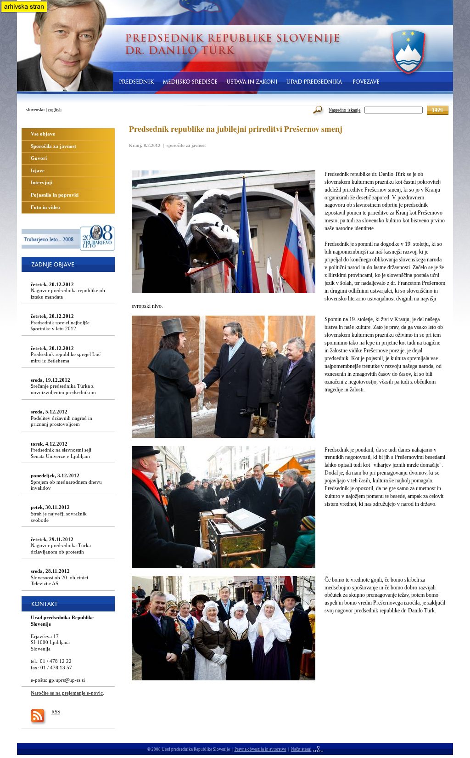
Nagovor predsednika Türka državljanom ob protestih (61, 545)
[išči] (437, 110)
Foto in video (45, 207)
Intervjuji (41, 182)
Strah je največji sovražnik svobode (59, 513)
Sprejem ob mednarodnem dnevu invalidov (66, 482)
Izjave (38, 170)
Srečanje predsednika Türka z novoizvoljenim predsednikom (63, 386)
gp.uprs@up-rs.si (67, 680)
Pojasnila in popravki (54, 195)
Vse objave (43, 133)
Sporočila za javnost (53, 146)
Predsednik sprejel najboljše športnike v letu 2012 (60, 322)
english (55, 109)
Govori (39, 158)
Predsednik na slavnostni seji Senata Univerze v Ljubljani (61, 450)
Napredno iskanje (344, 110)
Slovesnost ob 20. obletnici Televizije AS (59, 577)
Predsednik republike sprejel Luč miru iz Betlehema (66, 354)
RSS (55, 711)
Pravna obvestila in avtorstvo (260, 749)
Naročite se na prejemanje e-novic (67, 693)
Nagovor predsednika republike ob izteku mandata (68, 291)
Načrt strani (301, 749)
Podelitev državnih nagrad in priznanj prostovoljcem (61, 418)
